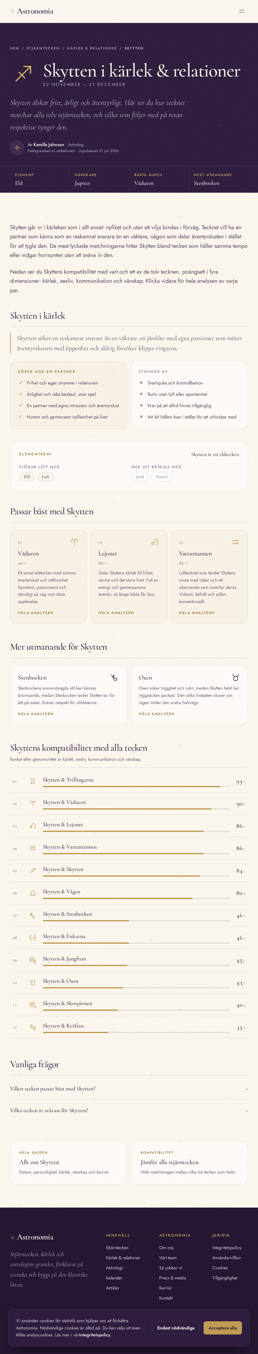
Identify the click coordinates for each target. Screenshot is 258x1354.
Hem (14, 48)
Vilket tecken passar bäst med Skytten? (129, 1088)
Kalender (114, 1278)
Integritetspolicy (226, 1247)
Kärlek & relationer (92, 48)
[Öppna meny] (241, 11)
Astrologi (114, 1268)
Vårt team (168, 1257)
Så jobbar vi (170, 1268)
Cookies (220, 1268)
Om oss (166, 1247)
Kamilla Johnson (48, 144)
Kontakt (165, 1298)
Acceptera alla (223, 1328)
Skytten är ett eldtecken (215, 454)
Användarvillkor (226, 1257)
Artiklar (112, 1288)
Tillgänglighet (224, 1278)
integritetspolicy (94, 1335)
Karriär (165, 1288)
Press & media (172, 1278)
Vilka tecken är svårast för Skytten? (129, 1110)
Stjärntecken (43, 48)
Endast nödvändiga (175, 1328)
